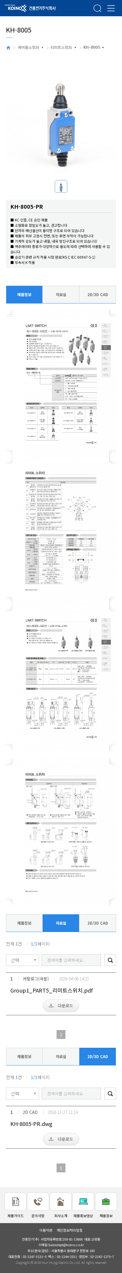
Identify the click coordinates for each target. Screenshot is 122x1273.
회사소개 (60, 1215)
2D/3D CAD (97, 294)
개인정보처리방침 (70, 1230)
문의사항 (37, 1215)
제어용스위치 (28, 48)
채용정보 (106, 1215)
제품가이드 (15, 1215)
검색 (97, 8)
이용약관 (45, 1230)
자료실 (61, 294)
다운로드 (65, 1005)
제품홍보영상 (83, 1215)
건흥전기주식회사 (22, 8)
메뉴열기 (111, 8)
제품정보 (24, 294)
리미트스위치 (61, 48)
